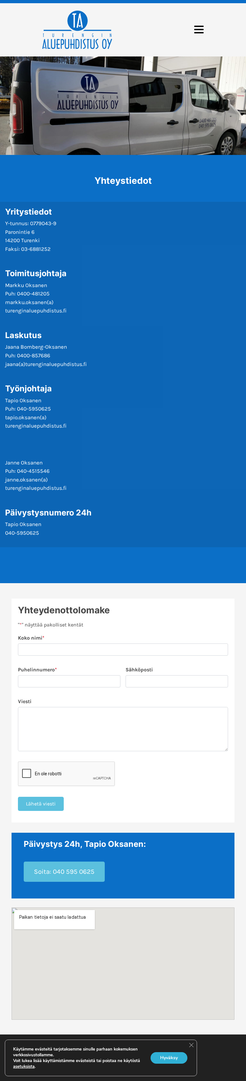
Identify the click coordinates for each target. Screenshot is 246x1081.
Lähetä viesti (41, 804)
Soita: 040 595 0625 (64, 871)
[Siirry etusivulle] (77, 30)
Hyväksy (169, 1058)
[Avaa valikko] (199, 30)
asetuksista (24, 1066)
